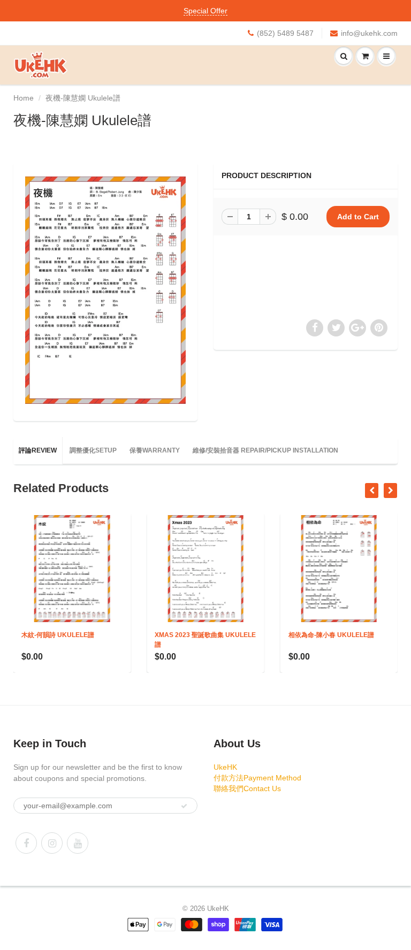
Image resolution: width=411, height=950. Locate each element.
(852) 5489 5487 (285, 33)
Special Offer (205, 10)
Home (23, 98)
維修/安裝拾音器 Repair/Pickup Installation (265, 450)
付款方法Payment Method (257, 777)
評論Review (38, 450)
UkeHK (225, 767)
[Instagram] (52, 843)
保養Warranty (155, 450)
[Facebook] (26, 843)
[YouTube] (77, 843)
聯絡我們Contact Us (247, 788)
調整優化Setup (93, 450)
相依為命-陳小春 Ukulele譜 (272, 635)
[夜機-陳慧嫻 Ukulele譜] (105, 290)
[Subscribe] (184, 806)
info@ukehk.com (369, 33)
